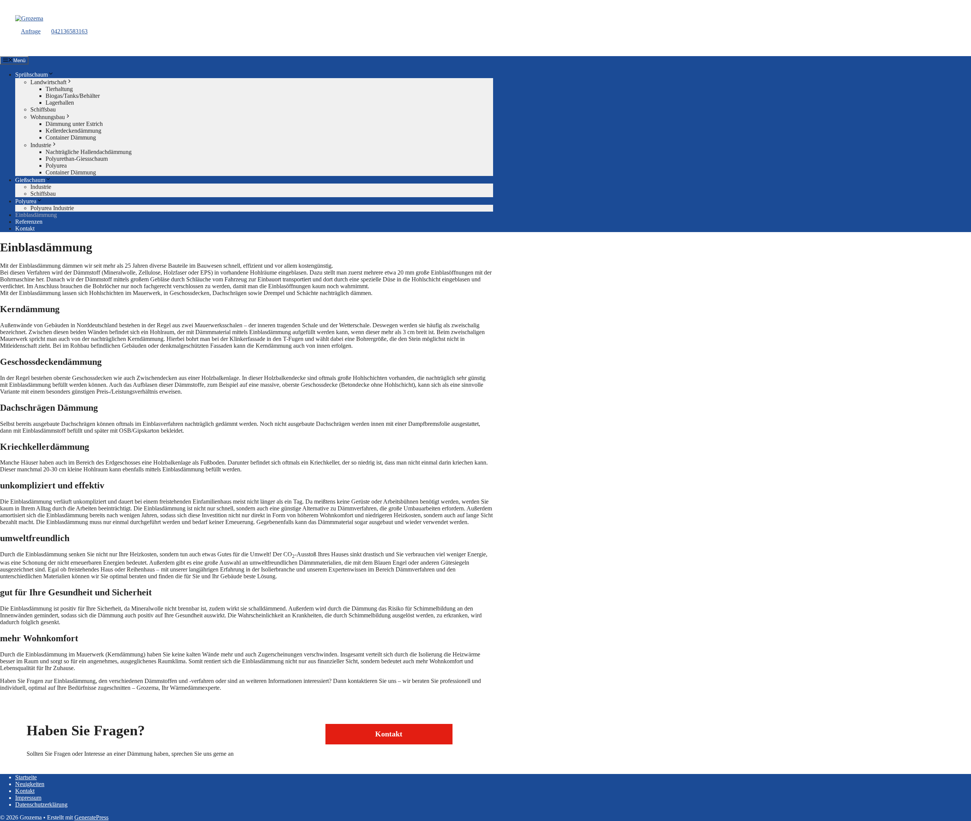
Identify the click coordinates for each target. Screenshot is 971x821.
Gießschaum (30, 180)
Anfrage (31, 31)
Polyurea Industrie (52, 208)
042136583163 (69, 31)
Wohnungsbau (47, 117)
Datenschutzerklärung (41, 804)
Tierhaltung (59, 89)
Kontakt (25, 228)
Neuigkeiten (29, 784)
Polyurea (56, 165)
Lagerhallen (60, 102)
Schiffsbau (43, 109)
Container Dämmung (71, 137)
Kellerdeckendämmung (73, 130)
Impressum (28, 797)
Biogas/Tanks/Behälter (73, 96)
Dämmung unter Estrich (74, 124)
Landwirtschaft (48, 82)
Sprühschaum (31, 74)
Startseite (26, 777)
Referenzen (28, 221)
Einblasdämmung (36, 215)
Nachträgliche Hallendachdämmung (89, 152)
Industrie (40, 145)
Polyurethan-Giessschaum (77, 158)
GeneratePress (91, 817)
